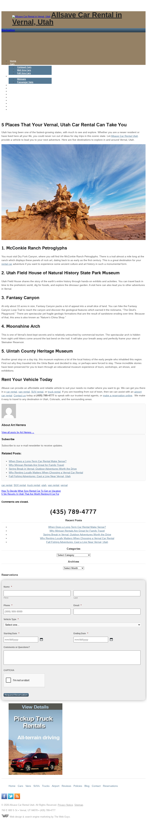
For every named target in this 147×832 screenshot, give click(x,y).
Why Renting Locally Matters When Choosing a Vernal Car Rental (77, 538)
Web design (16, 816)
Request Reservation (16, 694)
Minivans (21, 79)
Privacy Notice (65, 805)
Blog (12, 100)
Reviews (14, 94)
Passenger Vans (25, 82)
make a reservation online (117, 395)
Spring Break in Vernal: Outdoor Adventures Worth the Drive (77, 534)
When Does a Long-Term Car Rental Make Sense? (77, 527)
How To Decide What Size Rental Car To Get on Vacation (31, 491)
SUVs (12, 85)
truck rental (54, 391)
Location (14, 103)
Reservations (16, 109)
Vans (12, 76)
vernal (64, 485)
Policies (14, 97)
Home (13, 61)
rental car (6, 264)
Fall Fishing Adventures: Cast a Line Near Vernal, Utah (77, 542)
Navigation (8, 30)
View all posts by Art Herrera (18, 432)
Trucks (13, 88)
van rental (24, 391)
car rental (11, 391)
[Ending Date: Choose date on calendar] (111, 639)
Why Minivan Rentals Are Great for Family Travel (77, 530)
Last (76, 598)
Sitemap (78, 805)
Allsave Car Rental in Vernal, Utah (67, 18)
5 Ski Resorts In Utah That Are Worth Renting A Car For (30, 494)
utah (43, 485)
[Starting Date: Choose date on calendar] (41, 639)
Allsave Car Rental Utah (124, 136)
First (6, 598)
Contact (14, 106)
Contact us (20, 395)
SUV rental (37, 391)
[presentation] (24, 680)
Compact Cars (24, 67)
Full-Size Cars (24, 73)
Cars (12, 64)
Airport (13, 91)
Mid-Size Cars (24, 70)
